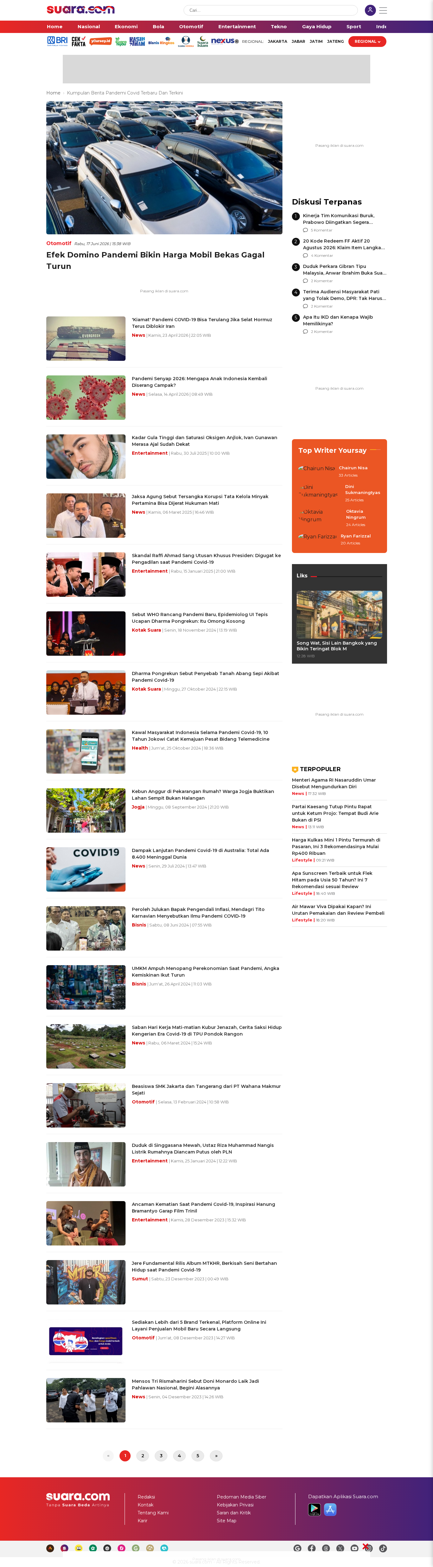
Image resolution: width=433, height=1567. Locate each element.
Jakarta (277, 41)
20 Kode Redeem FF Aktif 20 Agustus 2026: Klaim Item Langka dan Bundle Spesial (342, 247)
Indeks (385, 26)
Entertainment (237, 26)
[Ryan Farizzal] (317, 540)
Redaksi (146, 1497)
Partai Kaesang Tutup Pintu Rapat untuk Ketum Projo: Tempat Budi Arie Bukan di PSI (335, 813)
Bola (158, 26)
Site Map (226, 1521)
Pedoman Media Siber (241, 1497)
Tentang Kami (153, 1513)
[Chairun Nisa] (316, 472)
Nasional (89, 26)
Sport (353, 26)
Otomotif (191, 26)
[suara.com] (80, 12)
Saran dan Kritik (234, 1513)
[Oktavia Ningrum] (320, 518)
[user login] (370, 11)
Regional (366, 41)
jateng (335, 41)
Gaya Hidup (317, 26)
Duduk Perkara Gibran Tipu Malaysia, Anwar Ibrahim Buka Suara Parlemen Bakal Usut (345, 273)
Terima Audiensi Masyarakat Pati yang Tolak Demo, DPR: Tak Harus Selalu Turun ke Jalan (342, 298)
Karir (142, 1521)
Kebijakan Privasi (235, 1505)
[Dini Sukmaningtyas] (319, 494)
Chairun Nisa (353, 467)
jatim (316, 41)
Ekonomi (126, 26)
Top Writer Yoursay (332, 450)
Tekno (279, 26)
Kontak (145, 1505)
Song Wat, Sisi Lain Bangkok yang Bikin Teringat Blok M (337, 646)
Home (54, 26)
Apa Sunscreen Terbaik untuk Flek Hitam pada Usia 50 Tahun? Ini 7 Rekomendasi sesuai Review (332, 879)
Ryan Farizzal (356, 535)
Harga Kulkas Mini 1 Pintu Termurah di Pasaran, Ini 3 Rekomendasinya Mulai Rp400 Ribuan (336, 846)
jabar (298, 41)
